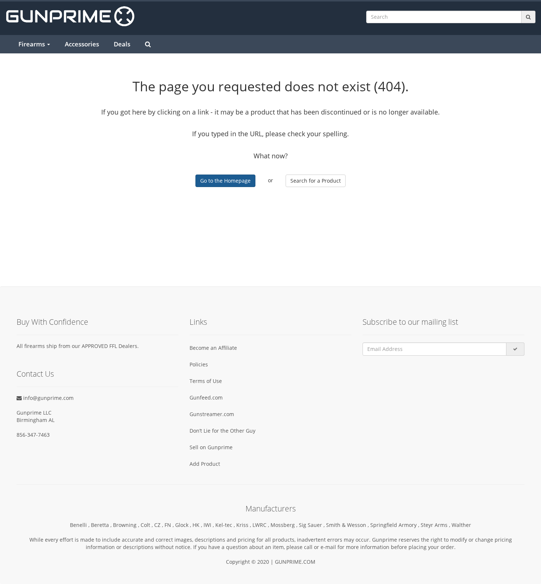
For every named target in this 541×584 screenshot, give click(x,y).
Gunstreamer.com (212, 414)
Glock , (183, 524)
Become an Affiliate (213, 347)
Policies (199, 364)
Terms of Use (206, 380)
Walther (461, 524)
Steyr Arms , (436, 524)
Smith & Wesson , (348, 524)
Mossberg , (284, 524)
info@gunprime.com (48, 397)
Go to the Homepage (225, 180)
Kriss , (244, 524)
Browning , (127, 524)
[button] (540, 580)
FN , (170, 524)
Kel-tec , (225, 524)
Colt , (147, 524)
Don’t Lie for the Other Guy (222, 430)
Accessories (82, 44)
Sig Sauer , (312, 524)
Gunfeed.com (206, 397)
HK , (198, 524)
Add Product (205, 463)
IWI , (209, 524)
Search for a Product (315, 180)
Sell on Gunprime (211, 447)
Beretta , (102, 524)
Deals (122, 44)
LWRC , (261, 524)
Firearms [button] (32, 44)
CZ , (159, 524)
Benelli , (80, 524)
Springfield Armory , (395, 524)
